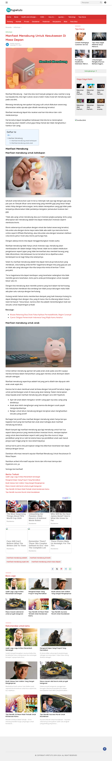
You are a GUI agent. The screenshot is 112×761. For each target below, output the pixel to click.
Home (9, 17)
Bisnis (16, 17)
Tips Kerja (82, 17)
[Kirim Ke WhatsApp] (70, 569)
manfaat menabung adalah (17, 558)
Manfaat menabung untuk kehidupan (24, 141)
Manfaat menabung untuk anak (22, 143)
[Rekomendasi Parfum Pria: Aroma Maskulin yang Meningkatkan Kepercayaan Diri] (90, 101)
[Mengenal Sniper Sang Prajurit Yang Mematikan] (39, 584)
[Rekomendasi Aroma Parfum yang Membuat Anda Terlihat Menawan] (101, 101)
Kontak (18, 22)
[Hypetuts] (15, 10)
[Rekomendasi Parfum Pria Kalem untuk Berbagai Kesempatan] (101, 86)
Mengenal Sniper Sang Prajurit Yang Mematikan (23, 480)
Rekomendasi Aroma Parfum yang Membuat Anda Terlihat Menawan (100, 107)
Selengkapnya (90, 71)
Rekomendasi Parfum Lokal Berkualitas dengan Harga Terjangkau (80, 107)
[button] (101, 2)
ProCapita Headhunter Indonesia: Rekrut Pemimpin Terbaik (81, 62)
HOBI (42, 17)
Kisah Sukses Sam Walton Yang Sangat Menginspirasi (25, 483)
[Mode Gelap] (105, 2)
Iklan (65, 22)
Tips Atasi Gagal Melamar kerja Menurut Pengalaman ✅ (98, 45)
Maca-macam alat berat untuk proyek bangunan (24, 486)
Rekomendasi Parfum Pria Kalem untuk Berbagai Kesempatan (101, 92)
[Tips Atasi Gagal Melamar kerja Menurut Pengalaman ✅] (99, 36)
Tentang (10, 22)
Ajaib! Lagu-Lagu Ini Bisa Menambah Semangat (23, 477)
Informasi (9, 32)
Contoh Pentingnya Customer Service (82, 44)
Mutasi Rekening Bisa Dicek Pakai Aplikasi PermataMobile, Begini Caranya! (40, 314)
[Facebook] (104, 749)
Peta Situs (73, 22)
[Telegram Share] (65, 569)
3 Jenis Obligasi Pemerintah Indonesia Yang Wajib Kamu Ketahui (36, 317)
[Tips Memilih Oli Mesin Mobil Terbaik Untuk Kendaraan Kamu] (39, 604)
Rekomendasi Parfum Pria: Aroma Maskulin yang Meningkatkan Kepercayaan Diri (90, 107)
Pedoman (46, 22)
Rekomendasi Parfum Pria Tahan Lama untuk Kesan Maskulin (90, 92)
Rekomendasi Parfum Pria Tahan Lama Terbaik (80, 92)
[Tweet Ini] (57, 569)
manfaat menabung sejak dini (18, 562)
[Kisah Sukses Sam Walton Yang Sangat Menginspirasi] (61, 584)
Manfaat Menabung (15, 138)
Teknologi (71, 17)
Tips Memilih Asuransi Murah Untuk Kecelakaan (23, 492)
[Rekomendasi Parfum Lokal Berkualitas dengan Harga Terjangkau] (80, 101)
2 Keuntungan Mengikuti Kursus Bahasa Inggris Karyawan (98, 62)
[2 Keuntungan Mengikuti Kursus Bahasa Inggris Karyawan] (99, 54)
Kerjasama (57, 22)
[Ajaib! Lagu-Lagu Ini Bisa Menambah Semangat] (16, 584)
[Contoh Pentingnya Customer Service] (82, 36)
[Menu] (7, 2)
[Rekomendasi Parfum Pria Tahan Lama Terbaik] (80, 86)
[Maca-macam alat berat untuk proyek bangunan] (16, 604)
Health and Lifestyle (28, 17)
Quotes (61, 17)
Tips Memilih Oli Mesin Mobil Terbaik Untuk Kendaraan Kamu (27, 489)
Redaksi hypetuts (15, 44)
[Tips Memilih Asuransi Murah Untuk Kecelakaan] (61, 604)
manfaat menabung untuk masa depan (46, 562)
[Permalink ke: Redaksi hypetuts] (7, 44)
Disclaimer (36, 22)
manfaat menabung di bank (40, 558)
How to (51, 17)
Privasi (26, 22)
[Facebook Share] (52, 569)
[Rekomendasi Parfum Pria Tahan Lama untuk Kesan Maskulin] (90, 86)
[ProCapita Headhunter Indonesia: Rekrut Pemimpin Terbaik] (82, 54)
